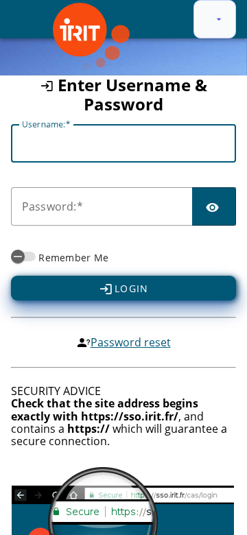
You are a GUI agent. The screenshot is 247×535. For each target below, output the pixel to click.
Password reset (131, 342)
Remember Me (73, 257)
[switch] (23, 256)
